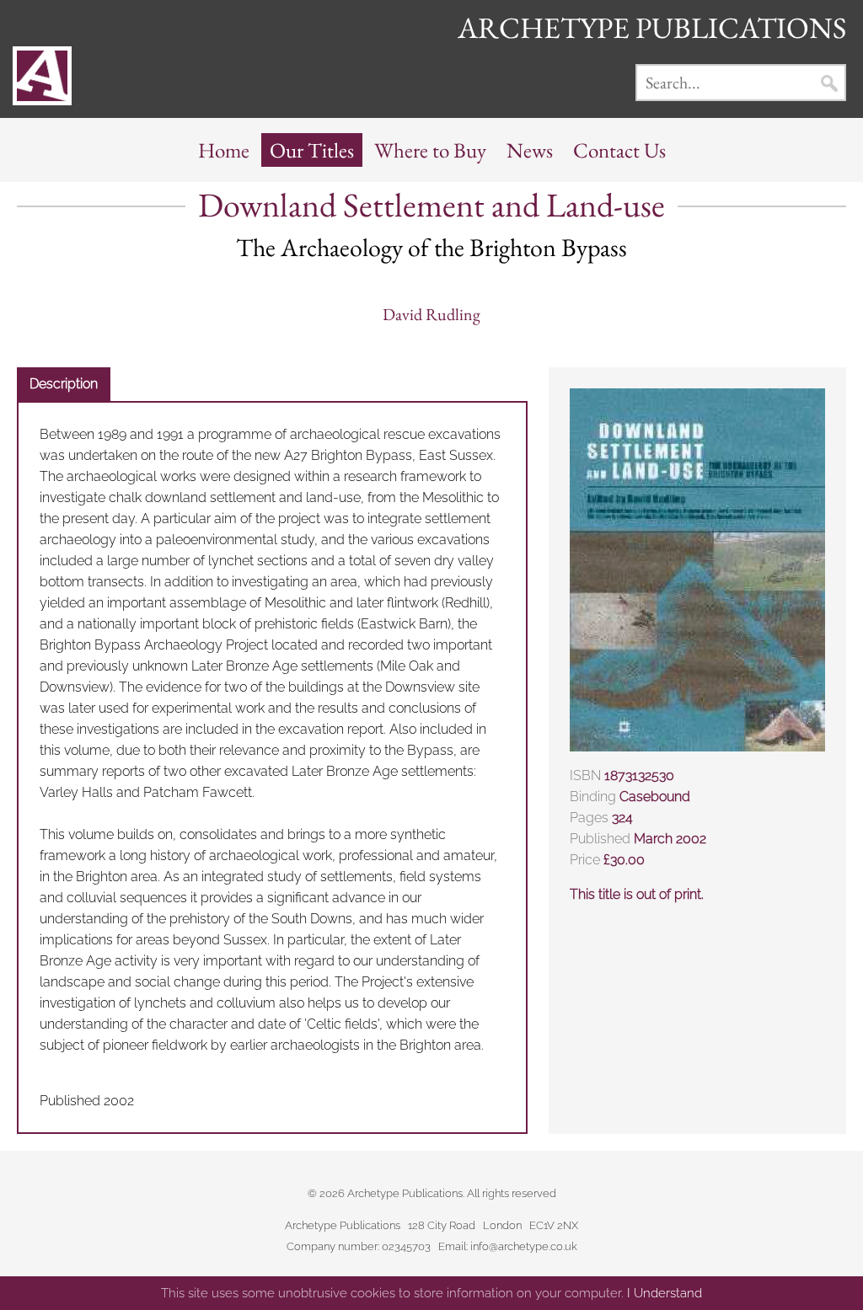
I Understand (664, 1293)
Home (223, 149)
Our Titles (312, 149)
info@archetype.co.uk (523, 1246)
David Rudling (431, 314)
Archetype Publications (652, 27)
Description (63, 384)
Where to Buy (430, 149)
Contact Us (619, 149)
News (530, 149)
